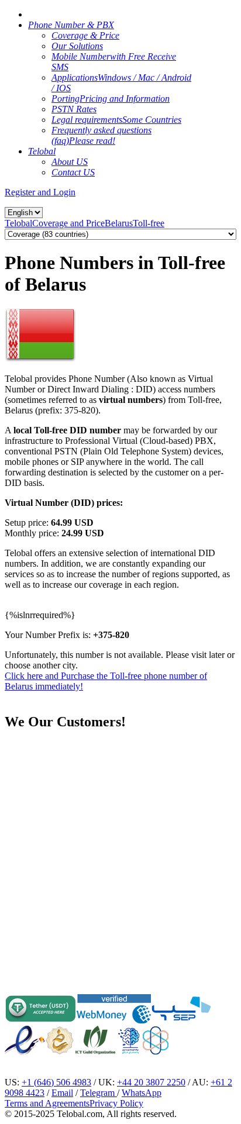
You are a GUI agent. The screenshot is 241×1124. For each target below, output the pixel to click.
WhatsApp (141, 1093)
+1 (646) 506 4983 (56, 1082)
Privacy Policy (116, 1103)
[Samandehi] (59, 1040)
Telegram (98, 1093)
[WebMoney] (114, 1020)
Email (62, 1093)
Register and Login (40, 192)
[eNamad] (25, 1052)
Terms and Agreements (47, 1103)
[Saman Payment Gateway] (181, 1020)
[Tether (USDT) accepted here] (41, 1020)
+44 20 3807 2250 (151, 1082)
